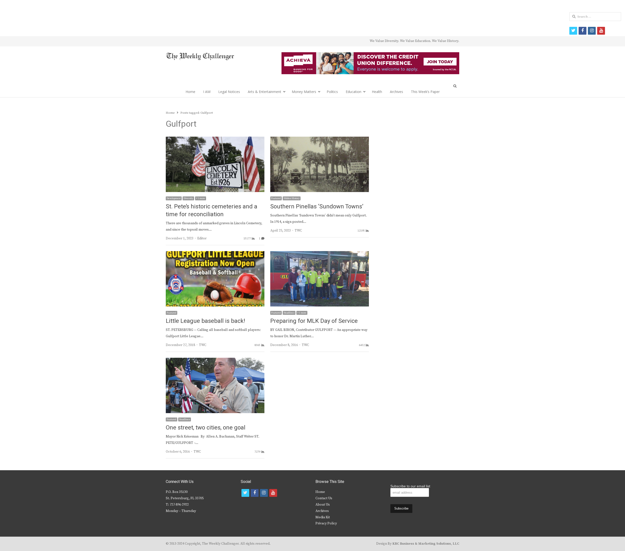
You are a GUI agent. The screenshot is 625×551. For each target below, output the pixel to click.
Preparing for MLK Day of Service (314, 321)
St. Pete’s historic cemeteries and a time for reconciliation (211, 210)
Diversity (188, 198)
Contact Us (323, 498)
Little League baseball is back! (205, 321)
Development (174, 198)
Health (377, 91)
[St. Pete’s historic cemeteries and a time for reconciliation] (215, 139)
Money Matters (304, 91)
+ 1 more (200, 198)
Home (190, 91)
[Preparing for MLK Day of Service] (319, 254)
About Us (322, 504)
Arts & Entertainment (264, 91)
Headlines (289, 312)
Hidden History (292, 198)
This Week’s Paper (425, 91)
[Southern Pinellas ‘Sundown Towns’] (319, 139)
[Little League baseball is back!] (215, 254)
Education (353, 91)
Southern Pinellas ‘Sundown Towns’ (316, 206)
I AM (206, 91)
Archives (396, 91)
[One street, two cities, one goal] (215, 360)
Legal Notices (229, 91)
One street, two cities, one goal (205, 427)
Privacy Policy (326, 523)
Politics (332, 91)
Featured (276, 198)
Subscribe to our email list (410, 486)
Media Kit (322, 517)
